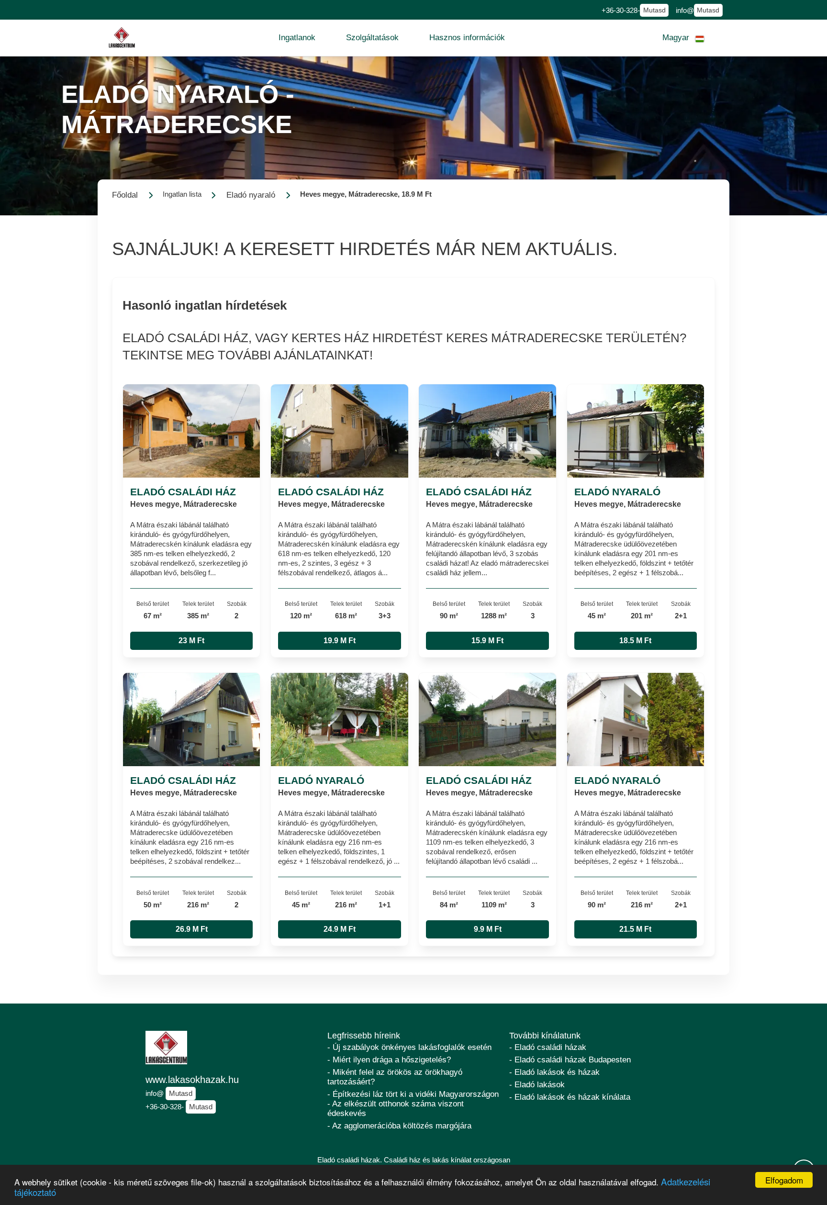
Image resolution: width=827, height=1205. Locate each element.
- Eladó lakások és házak (554, 1072)
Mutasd (654, 10)
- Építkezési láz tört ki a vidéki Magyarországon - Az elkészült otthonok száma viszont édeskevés (413, 1104)
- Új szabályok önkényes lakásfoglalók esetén (409, 1047)
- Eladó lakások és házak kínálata (569, 1097)
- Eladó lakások (537, 1084)
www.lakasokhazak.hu (192, 1079)
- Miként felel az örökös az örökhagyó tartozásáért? (394, 1077)
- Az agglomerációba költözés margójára (399, 1125)
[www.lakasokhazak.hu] (122, 37)
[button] (297, 37)
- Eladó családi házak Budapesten (570, 1059)
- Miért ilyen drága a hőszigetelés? (389, 1059)
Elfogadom (784, 1180)
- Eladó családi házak (547, 1047)
